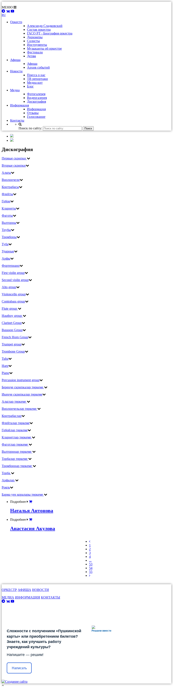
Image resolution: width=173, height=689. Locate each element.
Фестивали (35, 52)
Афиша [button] (15, 60)
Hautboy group (12, 315)
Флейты (7, 194)
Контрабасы (10, 187)
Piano (5, 373)
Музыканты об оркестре (44, 48)
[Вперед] (89, 575)
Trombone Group (13, 351)
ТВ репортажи (37, 79)
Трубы (6, 230)
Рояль (6, 487)
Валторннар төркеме (17, 451)
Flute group (10, 308)
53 (90, 564)
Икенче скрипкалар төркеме (22, 394)
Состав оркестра (39, 29)
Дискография (36, 101)
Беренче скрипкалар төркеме (23, 387)
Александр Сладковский (44, 26)
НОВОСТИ (40, 590)
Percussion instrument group (20, 380)
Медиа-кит (35, 82)
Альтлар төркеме (14, 401)
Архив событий (38, 67)
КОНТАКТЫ (50, 597)
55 (90, 572)
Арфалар (8, 480)
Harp (5, 366)
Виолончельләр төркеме (19, 408)
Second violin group (15, 280)
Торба (6, 473)
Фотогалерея (36, 94)
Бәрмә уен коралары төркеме (23, 494)
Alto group (9, 287)
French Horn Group (15, 337)
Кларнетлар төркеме (17, 437)
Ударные (8, 251)
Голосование (36, 116)
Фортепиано (11, 265)
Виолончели (11, 180)
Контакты (17, 120)
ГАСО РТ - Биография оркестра (49, 33)
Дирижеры (35, 37)
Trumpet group (12, 344)
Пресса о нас (36, 75)
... (90, 560)
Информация (36, 109)
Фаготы (7, 215)
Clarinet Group (12, 323)
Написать (19, 668)
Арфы (6, 258)
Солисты (33, 41)
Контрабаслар (12, 416)
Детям (31, 56)
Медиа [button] (15, 90)
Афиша (32, 63)
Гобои (6, 201)
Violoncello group (14, 294)
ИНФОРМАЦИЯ (27, 597)
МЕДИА (8, 597)
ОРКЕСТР (9, 590)
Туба (5, 244)
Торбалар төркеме (15, 459)
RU (4, 15)
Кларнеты (9, 208)
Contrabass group (13, 301)
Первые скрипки (14, 158)
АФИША (24, 590)
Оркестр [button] (16, 22)
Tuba (5, 358)
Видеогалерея (37, 98)
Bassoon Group (12, 330)
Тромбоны (9, 237)
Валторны (9, 222)
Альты (6, 172)
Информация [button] (19, 105)
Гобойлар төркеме (15, 430)
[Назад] (89, 541)
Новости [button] (16, 71)
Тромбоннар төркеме (17, 466)
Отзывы (33, 113)
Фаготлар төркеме (15, 444)
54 (90, 568)
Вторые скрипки (14, 165)
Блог (30, 86)
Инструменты (37, 44)
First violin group (13, 273)
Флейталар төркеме (16, 423)
